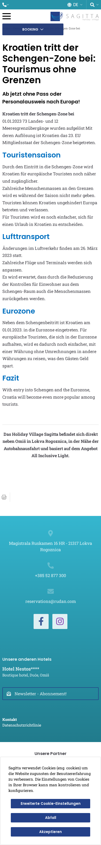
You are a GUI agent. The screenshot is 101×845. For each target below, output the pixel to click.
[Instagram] (59, 621)
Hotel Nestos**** (20, 669)
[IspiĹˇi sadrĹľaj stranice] (4, 497)
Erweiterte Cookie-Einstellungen (51, 803)
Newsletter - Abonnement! (40, 693)
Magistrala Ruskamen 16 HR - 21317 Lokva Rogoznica (50, 546)
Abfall (50, 817)
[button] (5, 4)
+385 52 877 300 (50, 575)
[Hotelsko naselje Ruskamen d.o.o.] (74, 16)
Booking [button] (30, 29)
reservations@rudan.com (50, 601)
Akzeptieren (50, 831)
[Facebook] (41, 621)
